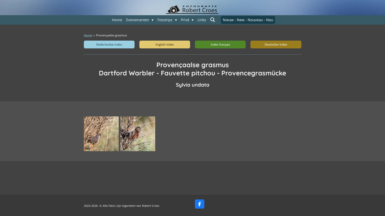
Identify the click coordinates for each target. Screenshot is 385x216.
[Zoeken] (212, 19)
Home (88, 35)
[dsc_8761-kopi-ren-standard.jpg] (138, 134)
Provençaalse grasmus (111, 35)
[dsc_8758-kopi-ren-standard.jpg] (101, 134)
